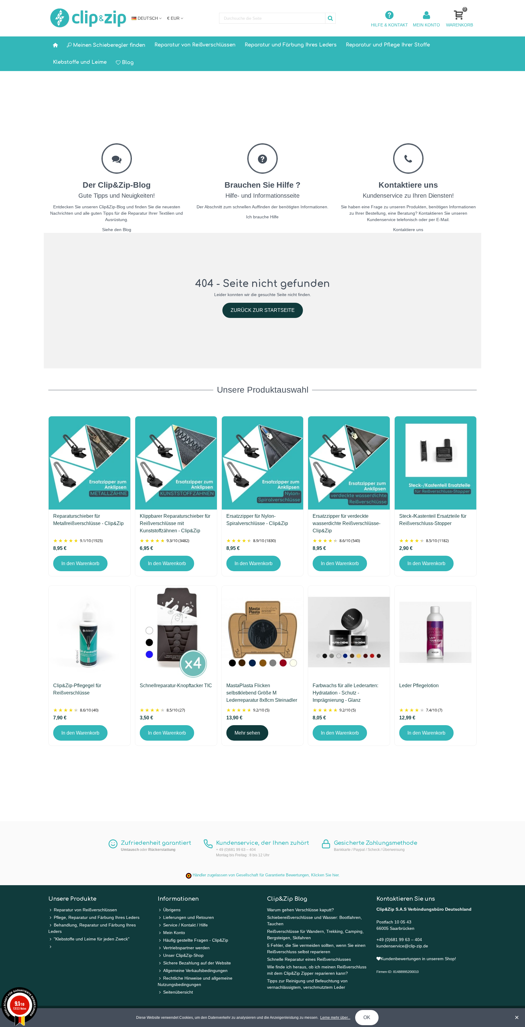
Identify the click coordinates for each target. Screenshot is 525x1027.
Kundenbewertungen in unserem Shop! (418, 958)
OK (366, 1017)
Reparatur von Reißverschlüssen (194, 45)
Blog (128, 62)
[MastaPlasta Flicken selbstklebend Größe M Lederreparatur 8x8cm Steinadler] (263, 632)
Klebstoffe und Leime (80, 62)
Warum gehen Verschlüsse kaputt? (300, 909)
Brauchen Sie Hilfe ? (262, 184)
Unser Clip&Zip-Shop (183, 955)
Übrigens (171, 909)
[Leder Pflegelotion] (435, 632)
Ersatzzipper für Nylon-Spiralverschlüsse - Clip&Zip (257, 520)
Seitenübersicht (178, 992)
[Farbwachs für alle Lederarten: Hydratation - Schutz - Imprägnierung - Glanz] (349, 632)
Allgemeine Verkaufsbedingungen (195, 970)
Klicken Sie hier (324, 875)
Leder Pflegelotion (419, 685)
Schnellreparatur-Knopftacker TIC (176, 685)
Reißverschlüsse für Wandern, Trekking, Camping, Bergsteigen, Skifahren (315, 934)
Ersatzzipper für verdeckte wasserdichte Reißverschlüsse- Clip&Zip (346, 523)
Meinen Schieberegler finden (109, 45)
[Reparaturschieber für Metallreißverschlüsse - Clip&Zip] (89, 463)
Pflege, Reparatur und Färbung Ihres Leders (96, 917)
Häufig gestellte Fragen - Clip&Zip (195, 940)
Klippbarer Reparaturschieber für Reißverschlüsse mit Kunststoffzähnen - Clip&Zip (175, 523)
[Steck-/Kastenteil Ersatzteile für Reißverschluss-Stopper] (435, 463)
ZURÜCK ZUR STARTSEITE (263, 310)
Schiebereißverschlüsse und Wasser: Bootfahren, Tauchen (314, 920)
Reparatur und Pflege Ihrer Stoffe (388, 45)
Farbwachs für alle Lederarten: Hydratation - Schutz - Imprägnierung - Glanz (345, 693)
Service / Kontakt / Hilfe (185, 925)
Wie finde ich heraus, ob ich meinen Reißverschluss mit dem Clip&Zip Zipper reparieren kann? (316, 970)
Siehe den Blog (116, 229)
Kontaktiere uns (408, 184)
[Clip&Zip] (88, 18)
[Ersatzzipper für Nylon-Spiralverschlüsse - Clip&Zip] (263, 463)
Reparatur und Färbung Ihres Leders (291, 45)
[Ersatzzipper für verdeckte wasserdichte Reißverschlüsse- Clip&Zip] (349, 463)
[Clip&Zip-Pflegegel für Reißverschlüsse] (89, 632)
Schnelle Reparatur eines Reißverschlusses (309, 959)
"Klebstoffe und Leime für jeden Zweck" (91, 939)
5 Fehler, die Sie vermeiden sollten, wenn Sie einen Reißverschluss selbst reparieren (316, 948)
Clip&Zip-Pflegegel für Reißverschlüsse (77, 689)
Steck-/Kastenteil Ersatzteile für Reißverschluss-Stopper (432, 520)
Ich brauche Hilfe (262, 216)
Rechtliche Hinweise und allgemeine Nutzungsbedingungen (195, 981)
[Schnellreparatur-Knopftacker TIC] (176, 632)
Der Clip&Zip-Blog (117, 184)
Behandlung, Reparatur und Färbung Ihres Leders (92, 928)
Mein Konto (174, 932)
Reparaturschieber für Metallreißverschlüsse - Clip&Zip (88, 520)
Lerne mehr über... (335, 1017)
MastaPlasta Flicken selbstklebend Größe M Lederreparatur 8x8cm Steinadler (261, 693)
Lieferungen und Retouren (188, 917)
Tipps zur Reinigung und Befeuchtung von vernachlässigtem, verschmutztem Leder (307, 984)
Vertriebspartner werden (186, 947)
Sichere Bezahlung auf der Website (197, 962)
